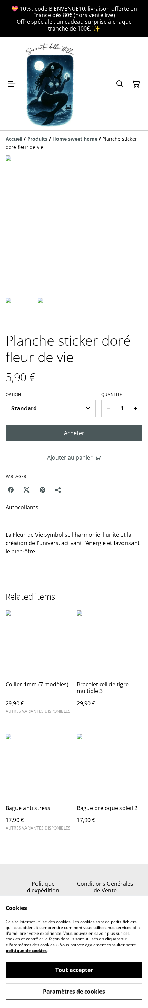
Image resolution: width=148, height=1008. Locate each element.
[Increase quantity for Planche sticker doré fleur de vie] (135, 408)
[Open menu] (11, 84)
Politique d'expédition (43, 887)
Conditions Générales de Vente (105, 887)
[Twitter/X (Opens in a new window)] (26, 490)
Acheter (74, 433)
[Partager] (58, 490)
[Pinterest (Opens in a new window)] (42, 490)
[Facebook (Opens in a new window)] (11, 490)
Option (13, 394)
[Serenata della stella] (50, 84)
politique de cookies (26, 950)
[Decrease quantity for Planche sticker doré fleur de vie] (108, 408)
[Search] (120, 84)
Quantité (111, 394)
